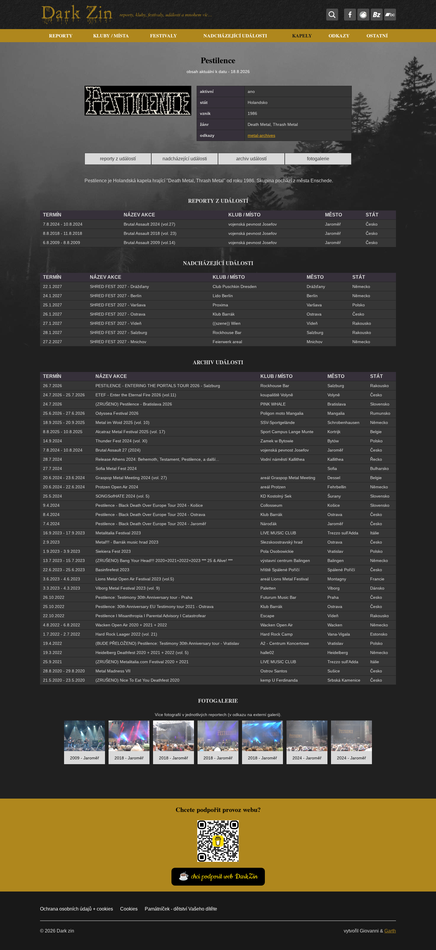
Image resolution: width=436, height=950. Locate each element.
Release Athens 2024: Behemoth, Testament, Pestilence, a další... (157, 459)
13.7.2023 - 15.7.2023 (64, 560)
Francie (377, 579)
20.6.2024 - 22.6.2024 (64, 486)
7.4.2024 (51, 523)
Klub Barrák (224, 314)
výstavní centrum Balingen (285, 560)
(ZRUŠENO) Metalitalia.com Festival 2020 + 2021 (142, 661)
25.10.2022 (53, 606)
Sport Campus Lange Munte (287, 431)
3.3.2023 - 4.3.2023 (61, 588)
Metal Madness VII (113, 671)
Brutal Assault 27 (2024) (118, 450)
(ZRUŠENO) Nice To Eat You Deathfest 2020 (137, 680)
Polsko (358, 305)
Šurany (334, 496)
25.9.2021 (52, 661)
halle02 (267, 652)
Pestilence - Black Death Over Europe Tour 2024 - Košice (149, 505)
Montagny (336, 579)
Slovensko (379, 404)
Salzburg (315, 332)
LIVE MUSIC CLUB (278, 533)
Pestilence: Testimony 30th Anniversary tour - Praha (144, 597)
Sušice (333, 671)
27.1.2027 (52, 323)
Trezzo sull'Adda (342, 533)
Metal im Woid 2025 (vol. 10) (122, 422)
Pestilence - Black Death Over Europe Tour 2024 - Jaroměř (151, 523)
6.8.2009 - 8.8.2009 (61, 242)
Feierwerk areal (227, 341)
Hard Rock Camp (276, 634)
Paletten (268, 588)
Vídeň (312, 323)
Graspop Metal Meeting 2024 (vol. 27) (131, 477)
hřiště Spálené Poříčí (280, 569)
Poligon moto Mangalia (281, 413)
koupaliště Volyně (276, 394)
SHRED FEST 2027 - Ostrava (117, 314)
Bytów (333, 440)
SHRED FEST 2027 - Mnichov (118, 341)
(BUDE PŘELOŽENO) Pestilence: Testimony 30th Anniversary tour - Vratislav (167, 643)
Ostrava (314, 314)
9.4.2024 (51, 505)
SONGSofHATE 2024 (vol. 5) (122, 496)
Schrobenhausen (343, 422)
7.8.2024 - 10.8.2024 (62, 224)
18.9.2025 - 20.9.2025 (64, 422)
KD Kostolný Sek (276, 496)
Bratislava (336, 404)
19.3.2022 (52, 652)
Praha (333, 597)
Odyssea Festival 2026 (117, 413)
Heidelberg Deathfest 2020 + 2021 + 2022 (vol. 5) (142, 652)
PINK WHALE (273, 404)
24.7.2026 (52, 404)
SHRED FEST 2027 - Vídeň (115, 323)
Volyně (333, 394)
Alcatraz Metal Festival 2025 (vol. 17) (130, 431)
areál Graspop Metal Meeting (287, 477)
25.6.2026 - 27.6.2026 (64, 413)
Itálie (374, 533)
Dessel (333, 477)
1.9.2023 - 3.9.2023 (61, 551)
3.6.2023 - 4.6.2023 (61, 579)
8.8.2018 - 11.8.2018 (62, 233)
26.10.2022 (53, 597)
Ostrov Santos (273, 671)
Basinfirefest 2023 (112, 569)
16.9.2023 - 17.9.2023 (64, 533)
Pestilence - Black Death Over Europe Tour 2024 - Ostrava (150, 514)
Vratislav (335, 551)
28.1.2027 (52, 332)
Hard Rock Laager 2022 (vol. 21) (126, 634)
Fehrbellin (336, 486)
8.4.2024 (51, 514)
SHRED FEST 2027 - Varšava (118, 305)
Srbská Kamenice (343, 680)
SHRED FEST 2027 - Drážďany (119, 286)
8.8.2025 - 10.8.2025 (62, 431)
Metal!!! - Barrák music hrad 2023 (127, 542)
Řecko (376, 459)
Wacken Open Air (276, 625)
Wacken (334, 625)
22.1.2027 (52, 286)
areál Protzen (273, 486)
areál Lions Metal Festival (284, 579)
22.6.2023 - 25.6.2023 (64, 569)
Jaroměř (333, 224)
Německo (361, 286)
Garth (390, 930)
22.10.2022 (53, 615)
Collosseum (271, 505)
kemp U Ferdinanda (279, 680)
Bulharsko (379, 468)
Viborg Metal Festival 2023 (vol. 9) (128, 588)
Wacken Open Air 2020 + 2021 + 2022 (131, 625)
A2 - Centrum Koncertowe (284, 643)
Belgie (376, 431)
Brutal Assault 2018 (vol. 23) (150, 233)
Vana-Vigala (338, 634)
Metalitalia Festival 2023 (118, 533)
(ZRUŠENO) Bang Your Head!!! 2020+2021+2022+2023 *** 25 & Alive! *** (164, 560)
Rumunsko (380, 413)
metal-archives (261, 135)
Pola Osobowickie (277, 551)
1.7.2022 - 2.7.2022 (61, 634)
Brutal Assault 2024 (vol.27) (149, 224)
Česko (372, 224)
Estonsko (378, 634)
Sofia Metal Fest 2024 (116, 468)
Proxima (220, 305)
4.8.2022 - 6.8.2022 (61, 625)
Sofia (332, 468)
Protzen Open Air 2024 (117, 486)
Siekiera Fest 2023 (113, 551)
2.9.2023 (51, 542)
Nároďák (268, 523)
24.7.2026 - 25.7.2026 (64, 394)
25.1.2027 (52, 305)
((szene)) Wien (227, 323)
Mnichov (314, 341)
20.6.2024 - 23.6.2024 (64, 477)
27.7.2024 (52, 468)
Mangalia (336, 413)
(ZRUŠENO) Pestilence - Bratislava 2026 (134, 404)
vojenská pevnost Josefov (252, 224)
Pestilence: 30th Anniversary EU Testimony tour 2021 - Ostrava (155, 606)
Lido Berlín (223, 295)
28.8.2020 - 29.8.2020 (64, 671)
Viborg (333, 588)
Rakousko (361, 323)
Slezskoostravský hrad (281, 542)
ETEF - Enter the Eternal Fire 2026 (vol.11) (136, 394)
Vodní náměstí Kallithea (282, 459)
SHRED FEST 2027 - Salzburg (118, 332)
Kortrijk (333, 431)
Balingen (335, 560)
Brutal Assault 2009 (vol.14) (149, 242)
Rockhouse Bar (227, 332)
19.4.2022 (52, 643)
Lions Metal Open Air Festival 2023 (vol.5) (135, 579)
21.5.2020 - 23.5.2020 (64, 680)
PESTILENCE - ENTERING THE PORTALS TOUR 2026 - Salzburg (158, 385)
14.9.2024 (52, 440)
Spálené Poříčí (341, 569)
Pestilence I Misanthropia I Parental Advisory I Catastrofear (151, 615)
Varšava (314, 305)
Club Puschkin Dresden (235, 286)
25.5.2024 (52, 496)
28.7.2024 (52, 459)
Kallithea (335, 459)
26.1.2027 (52, 314)
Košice (333, 505)
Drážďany (316, 286)
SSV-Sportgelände (277, 422)
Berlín (312, 295)
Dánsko (377, 588)
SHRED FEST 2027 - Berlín (115, 295)
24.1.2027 (52, 295)
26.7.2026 (52, 385)
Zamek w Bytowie (276, 440)
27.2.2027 (52, 341)
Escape (267, 615)
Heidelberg (337, 652)
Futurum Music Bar (278, 597)
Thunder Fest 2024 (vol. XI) (121, 440)
